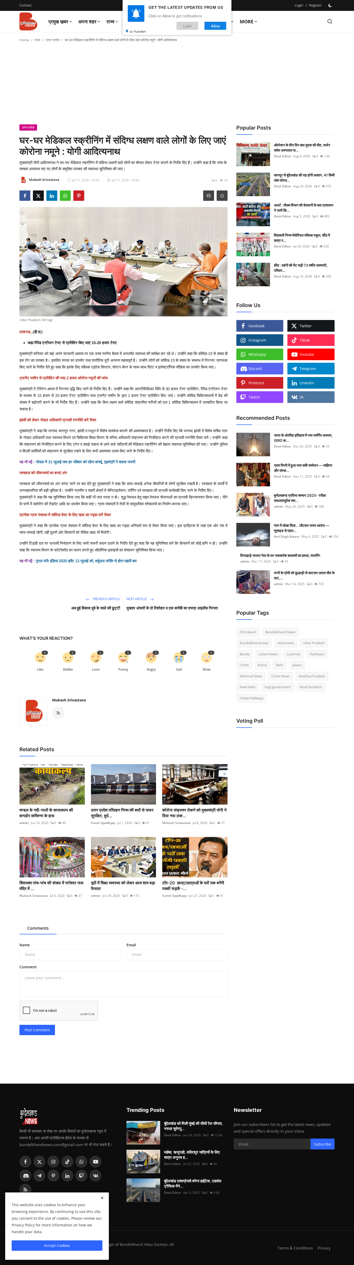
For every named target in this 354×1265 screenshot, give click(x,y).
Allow (215, 25)
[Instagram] (53, 1162)
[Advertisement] (177, 85)
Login (299, 5)
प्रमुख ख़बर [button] (58, 21)
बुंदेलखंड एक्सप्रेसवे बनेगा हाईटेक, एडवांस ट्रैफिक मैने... (192, 1183)
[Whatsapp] (81, 1162)
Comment (28, 966)
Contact (25, 5)
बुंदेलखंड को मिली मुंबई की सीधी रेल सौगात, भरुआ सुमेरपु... (193, 1126)
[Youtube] (95, 1162)
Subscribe (322, 1144)
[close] (102, 1198)
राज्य (37, 40)
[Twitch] (81, 1176)
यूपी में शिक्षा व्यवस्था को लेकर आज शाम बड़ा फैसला (123, 885)
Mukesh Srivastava (69, 700)
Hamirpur (317, 654)
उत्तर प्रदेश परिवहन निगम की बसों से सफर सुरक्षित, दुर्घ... (122, 812)
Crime (244, 665)
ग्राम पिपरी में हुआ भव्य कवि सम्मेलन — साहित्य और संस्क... (303, 468)
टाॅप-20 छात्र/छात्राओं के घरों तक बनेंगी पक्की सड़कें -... (193, 885)
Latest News (268, 654)
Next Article (137, 599)
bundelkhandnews (254, 643)
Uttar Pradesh (314, 643)
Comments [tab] (38, 928)
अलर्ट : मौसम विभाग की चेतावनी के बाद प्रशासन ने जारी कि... (303, 207)
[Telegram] (39, 1176)
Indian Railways (252, 698)
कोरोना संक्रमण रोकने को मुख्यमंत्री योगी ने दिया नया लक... (194, 812)
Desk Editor (282, 156)
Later (187, 25)
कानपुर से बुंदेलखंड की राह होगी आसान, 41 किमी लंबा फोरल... (304, 177)
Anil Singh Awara (286, 536)
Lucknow (294, 654)
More (246, 21)
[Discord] (25, 1176)
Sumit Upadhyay (103, 823)
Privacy (324, 1247)
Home (24, 40)
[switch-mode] (331, 5)
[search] (330, 21)
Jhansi (262, 665)
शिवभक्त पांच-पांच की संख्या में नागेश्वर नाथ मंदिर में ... (51, 885)
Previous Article (106, 599)
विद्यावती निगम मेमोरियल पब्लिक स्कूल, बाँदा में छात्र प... (302, 238)
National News (251, 676)
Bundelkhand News (280, 632)
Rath (279, 665)
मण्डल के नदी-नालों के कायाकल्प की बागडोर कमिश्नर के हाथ (46, 812)
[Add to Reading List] (222, 195)
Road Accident (311, 687)
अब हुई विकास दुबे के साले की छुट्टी (95, 608)
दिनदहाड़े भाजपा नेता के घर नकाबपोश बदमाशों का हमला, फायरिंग (280, 555)
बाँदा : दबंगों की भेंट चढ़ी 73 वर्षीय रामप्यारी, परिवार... (300, 268)
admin (24, 823)
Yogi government (277, 687)
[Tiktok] (67, 1162)
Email (131, 944)
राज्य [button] (110, 21)
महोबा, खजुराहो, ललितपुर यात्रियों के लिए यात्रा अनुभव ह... (192, 1155)
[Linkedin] (67, 1176)
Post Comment (37, 1029)
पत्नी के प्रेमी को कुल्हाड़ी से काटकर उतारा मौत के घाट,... (304, 575)
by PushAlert (138, 31)
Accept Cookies (57, 1245)
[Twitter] (39, 1162)
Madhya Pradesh (312, 676)
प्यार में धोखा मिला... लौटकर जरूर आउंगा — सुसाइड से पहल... (301, 528)
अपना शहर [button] (87, 21)
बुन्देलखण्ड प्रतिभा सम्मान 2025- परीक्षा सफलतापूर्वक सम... (300, 498)
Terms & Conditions (295, 1247)
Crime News (280, 676)
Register (315, 5)
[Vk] (95, 1176)
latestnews (286, 643)
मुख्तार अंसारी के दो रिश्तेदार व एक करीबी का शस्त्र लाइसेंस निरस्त (172, 608)
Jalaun (297, 665)
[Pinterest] (53, 1176)
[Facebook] (25, 1162)
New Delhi (247, 687)
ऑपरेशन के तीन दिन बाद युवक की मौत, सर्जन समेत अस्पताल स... (302, 147)
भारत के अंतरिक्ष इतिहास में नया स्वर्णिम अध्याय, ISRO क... (303, 438)
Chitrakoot (248, 632)
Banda (245, 654)
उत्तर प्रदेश (52, 40)
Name (24, 944)
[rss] (25, 1190)
